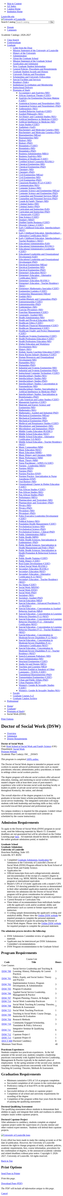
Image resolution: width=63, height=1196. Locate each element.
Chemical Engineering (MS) (32, 164)
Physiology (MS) (27, 510)
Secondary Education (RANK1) (34, 569)
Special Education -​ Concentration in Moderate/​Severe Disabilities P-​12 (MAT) (38, 636)
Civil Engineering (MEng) (31, 175)
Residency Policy (21, 82)
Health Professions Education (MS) (35, 341)
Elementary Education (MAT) (32, 272)
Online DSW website (48, 915)
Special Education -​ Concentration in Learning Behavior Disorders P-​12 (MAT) (40, 615)
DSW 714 (6, 1001)
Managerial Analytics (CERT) (32, 402)
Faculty (16, 693)
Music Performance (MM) (31, 458)
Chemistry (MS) (26, 169)
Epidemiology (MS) (28, 307)
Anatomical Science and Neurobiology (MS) (39, 103)
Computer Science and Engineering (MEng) (39, 190)
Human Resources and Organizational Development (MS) (36, 358)
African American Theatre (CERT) (35, 95)
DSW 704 (6, 1019)
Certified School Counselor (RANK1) (36, 161)
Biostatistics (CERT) (28, 145)
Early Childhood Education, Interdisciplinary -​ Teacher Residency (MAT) (40, 239)
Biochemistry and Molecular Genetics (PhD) (39, 132)
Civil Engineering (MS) (30, 177)
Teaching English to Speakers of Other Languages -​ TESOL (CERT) (37, 670)
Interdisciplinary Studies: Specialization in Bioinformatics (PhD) (38, 395)
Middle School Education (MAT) (34, 434)
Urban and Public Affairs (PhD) (33, 680)
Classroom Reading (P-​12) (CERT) (35, 182)
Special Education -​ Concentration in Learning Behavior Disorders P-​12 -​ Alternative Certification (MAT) (40, 622)
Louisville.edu (7, 16)
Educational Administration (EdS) (34, 243)
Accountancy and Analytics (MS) (34, 93)
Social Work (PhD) (27, 592)
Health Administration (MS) (32, 317)
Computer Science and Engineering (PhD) (38, 193)
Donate (10, 27)
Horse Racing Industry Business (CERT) (38, 354)
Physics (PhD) (25, 508)
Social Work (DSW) (28, 590)
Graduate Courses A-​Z (23, 696)
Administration (20, 56)
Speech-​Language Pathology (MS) (35, 656)
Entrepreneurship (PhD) (30, 304)
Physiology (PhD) (27, 513)
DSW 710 (6, 1024)
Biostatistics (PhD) (27, 151)
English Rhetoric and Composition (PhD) (38, 299)
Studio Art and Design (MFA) (32, 664)
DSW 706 (6, 993)
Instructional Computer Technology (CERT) (39, 373)
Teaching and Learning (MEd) (33, 666)
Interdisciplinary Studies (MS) (32, 378)
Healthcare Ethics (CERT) (31, 323)
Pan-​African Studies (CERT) (32, 489)
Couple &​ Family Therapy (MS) (34, 201)
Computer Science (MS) (30, 188)
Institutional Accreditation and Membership (33, 85)
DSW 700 (6, 971)
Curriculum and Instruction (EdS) (34, 209)
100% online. (33, 759)
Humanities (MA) (27, 362)
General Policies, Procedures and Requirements (35, 69)
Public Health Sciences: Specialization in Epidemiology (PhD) (37, 541)
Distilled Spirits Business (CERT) (34, 222)
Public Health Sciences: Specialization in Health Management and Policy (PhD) (37, 546)
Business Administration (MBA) (34, 153)
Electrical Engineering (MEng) (33, 264)
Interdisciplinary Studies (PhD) (33, 381)
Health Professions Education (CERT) (36, 338)
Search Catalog (8, 22)
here (17, 836)
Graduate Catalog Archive (25, 698)
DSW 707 (6, 998)
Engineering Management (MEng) (35, 294)
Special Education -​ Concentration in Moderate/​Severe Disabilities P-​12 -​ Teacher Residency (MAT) (39, 651)
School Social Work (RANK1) (33, 566)
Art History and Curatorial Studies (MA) (37, 116)
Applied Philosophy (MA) (31, 114)
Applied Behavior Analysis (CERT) (35, 111)
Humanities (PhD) (27, 365)
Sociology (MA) (26, 595)
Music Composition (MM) (31, 447)
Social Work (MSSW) (29, 587)
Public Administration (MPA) (32, 534)
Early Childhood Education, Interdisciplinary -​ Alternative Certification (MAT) (40, 234)
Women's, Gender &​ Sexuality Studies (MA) (39, 690)
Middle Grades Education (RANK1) (36, 431)
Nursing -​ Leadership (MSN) (32, 465)
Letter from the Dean (22, 48)
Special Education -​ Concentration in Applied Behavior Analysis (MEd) (40, 609)
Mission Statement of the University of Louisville (35, 50)
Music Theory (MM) (28, 460)
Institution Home (15, 11)
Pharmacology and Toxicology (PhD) (36, 502)
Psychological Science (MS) (32, 526)
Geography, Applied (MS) (31, 315)
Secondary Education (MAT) (32, 571)
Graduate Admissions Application (33, 860)
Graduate (11, 45)
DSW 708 (6, 1006)
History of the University (24, 53)
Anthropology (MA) (28, 108)
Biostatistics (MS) (27, 148)
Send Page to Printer (10, 1173)
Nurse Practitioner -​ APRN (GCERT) (36, 463)
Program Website (9, 751)
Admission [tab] (12, 736)
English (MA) (25, 296)
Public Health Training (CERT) (33, 558)
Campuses (12, 30)
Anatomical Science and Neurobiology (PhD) (40, 106)
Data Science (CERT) (29, 217)
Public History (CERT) (29, 561)
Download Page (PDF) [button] (12, 1183)
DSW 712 (6, 1034)
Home (10, 706)
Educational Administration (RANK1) (36, 246)
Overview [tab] (11, 733)
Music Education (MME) (30, 452)
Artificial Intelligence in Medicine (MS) (37, 122)
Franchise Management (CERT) (33, 312)
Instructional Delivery (23, 87)
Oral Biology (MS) (27, 481)
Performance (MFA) (28, 497)
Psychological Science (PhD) (32, 529)
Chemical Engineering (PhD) (32, 167)
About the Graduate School (25, 58)
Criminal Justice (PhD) (29, 206)
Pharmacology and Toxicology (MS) (36, 500)
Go (52, 22)
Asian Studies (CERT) (29, 124)
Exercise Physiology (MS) (31, 309)
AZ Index (11, 6)
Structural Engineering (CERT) (33, 661)
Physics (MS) (25, 505)
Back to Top (7, 1161)
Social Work (19, 749)
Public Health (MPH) (29, 537)
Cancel (4, 1193)
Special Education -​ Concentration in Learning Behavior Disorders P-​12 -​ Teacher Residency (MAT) (40, 630)
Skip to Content (14, 3)
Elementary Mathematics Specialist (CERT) (39, 288)
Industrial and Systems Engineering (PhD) (38, 370)
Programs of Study (21, 90)
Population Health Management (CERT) (37, 524)
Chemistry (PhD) (27, 172)
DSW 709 (6, 1015)
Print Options (7, 719)
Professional (12, 701)
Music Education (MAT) (30, 450)
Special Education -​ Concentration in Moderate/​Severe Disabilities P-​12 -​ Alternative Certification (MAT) (36, 643)
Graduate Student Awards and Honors (30, 71)
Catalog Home (14, 9)
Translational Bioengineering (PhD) (35, 674)
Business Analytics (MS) (30, 156)
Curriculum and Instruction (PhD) (34, 212)
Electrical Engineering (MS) (32, 267)
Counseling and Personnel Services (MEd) (38, 196)
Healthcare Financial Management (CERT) (38, 325)
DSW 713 (6, 1037)
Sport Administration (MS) (31, 659)
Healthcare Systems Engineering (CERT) (38, 336)
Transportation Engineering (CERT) (35, 677)
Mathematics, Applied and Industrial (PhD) (38, 413)
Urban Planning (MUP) (30, 682)
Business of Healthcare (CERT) (33, 159)
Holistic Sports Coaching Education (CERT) (39, 352)
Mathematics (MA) (27, 410)
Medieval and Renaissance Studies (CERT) (39, 423)
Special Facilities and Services (27, 79)
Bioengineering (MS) (28, 137)
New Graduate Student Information (29, 66)
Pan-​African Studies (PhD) (31, 495)
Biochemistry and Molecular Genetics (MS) (39, 130)
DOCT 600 (7, 1041)
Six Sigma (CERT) (27, 584)
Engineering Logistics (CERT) (33, 291)
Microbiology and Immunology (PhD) (36, 428)
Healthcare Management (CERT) (34, 328)
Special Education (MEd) (30, 600)
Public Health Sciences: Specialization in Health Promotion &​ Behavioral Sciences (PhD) (38, 553)
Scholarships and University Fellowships (32, 77)
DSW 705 (6, 989)
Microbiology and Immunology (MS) (36, 426)
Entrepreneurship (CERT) (31, 301)
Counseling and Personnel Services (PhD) (38, 198)
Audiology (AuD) (27, 127)
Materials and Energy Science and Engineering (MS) (34, 406)
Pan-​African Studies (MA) (31, 492)
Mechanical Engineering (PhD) (33, 420)
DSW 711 (6, 1030)
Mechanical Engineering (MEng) (34, 415)
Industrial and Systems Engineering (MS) (38, 368)
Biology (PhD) (26, 143)
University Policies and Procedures (29, 74)
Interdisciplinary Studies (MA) (33, 376)
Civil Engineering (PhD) (30, 180)
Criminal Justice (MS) (29, 204)
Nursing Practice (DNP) (30, 473)
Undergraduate (14, 42)
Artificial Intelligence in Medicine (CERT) (38, 119)
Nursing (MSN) (26, 468)
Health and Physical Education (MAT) (36, 320)
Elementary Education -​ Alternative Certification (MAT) (35, 276)
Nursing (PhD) (26, 471)
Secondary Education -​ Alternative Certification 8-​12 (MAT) (35, 575)
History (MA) (25, 349)
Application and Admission (25, 63)
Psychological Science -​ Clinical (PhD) (37, 532)
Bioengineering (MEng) (30, 135)
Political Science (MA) (29, 521)
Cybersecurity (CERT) (29, 214)
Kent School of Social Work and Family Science (28, 746)
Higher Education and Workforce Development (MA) (34, 345)
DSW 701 (6, 978)
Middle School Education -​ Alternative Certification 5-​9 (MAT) (36, 437)
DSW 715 (6, 1010)
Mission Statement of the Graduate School (32, 61)
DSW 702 (6, 984)
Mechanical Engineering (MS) (33, 418)
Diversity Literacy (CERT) (31, 225)
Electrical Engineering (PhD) (32, 270)
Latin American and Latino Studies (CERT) (39, 399)
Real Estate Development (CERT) (34, 563)
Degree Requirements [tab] (17, 738)
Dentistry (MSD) (26, 219)
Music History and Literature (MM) (35, 455)
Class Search (13, 40)
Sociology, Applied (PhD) (31, 598)
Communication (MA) (29, 185)
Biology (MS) (25, 140)
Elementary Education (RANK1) (34, 280)
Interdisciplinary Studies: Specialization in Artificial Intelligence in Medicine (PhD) (38, 390)
